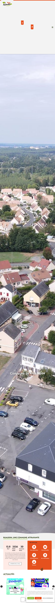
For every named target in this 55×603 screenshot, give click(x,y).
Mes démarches (34, 550)
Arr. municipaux (45, 558)
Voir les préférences (48, 598)
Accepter (31, 598)
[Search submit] (34, 428)
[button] (52, 588)
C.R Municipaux (34, 558)
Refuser (38, 598)
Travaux (34, 565)
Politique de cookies (39, 600)
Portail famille (45, 550)
